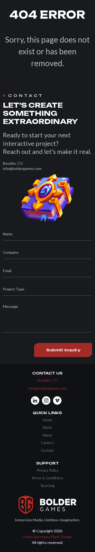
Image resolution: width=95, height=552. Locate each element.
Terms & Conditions (47, 478)
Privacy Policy (47, 470)
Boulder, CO (47, 380)
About (47, 435)
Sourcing (47, 485)
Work (47, 427)
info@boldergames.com (47, 388)
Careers (47, 442)
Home (47, 420)
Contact (47, 450)
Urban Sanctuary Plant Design (47, 536)
